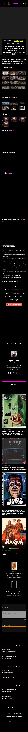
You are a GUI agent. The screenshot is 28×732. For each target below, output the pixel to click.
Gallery (21, 40)
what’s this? (18, 152)
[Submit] (20, 343)
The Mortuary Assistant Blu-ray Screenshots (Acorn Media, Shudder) (14, 468)
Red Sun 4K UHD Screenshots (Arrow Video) (14, 553)
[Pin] (15, 343)
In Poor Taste (17, 713)
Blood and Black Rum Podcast (14, 716)
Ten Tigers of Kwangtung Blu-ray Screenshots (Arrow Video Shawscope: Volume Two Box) (14, 592)
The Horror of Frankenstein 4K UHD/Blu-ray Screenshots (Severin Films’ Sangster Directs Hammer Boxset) (13, 512)
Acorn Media (4, 465)
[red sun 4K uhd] (14, 533)
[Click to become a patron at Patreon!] (14, 306)
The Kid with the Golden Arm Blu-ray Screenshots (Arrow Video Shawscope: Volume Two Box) (14, 574)
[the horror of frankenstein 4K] (14, 489)
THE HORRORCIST (7, 696)
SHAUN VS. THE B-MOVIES (9, 651)
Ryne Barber (9, 40)
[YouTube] (12, 707)
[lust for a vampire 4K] (14, 411)
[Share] (7, 343)
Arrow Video (16, 40)
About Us (9, 713)
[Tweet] (11, 343)
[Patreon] (9, 707)
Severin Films (8, 429)
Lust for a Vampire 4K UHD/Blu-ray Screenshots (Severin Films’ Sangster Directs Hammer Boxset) (13, 433)
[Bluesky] (15, 707)
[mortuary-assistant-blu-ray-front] (14, 451)
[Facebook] (5, 707)
